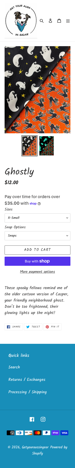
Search (14, 367)
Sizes (8, 209)
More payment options (37, 272)
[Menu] (68, 21)
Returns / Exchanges (26, 380)
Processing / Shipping (27, 392)
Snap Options (15, 227)
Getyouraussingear (35, 447)
